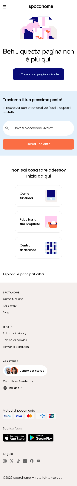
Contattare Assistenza (18, 381)
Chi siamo (10, 306)
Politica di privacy (14, 333)
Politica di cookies (15, 340)
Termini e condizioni (16, 347)
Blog (6, 312)
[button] (38, 274)
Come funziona (13, 299)
